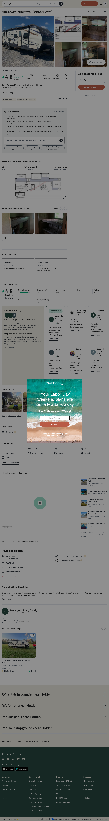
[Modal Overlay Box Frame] (54, 411)
